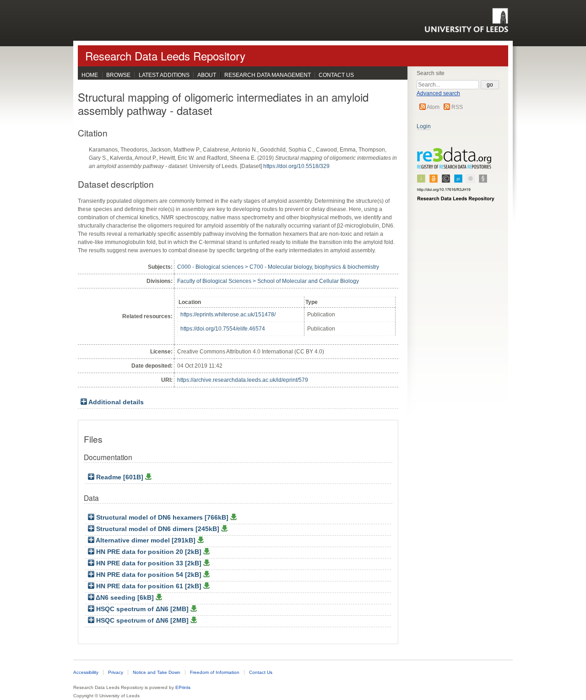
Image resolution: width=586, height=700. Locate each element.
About (206, 75)
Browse (118, 75)
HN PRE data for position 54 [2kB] (148, 574)
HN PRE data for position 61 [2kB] (148, 586)
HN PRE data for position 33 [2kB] (148, 563)
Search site (431, 73)
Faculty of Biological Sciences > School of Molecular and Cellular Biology (268, 281)
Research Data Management (267, 75)
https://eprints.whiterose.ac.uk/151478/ (228, 314)
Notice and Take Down (156, 672)
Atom (433, 107)
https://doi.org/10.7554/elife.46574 (222, 329)
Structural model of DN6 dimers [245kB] (157, 529)
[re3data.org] (456, 178)
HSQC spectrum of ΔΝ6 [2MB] (142, 609)
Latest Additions (164, 75)
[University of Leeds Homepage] (466, 20)
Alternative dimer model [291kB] (145, 540)
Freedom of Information (214, 672)
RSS (457, 107)
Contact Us (336, 75)
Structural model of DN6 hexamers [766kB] (162, 517)
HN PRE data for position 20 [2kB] (148, 551)
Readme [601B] (119, 477)
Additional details (116, 402)
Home (89, 75)
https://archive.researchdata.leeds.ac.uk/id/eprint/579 (242, 380)
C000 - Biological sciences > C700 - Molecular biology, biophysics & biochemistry (278, 267)
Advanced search (438, 93)
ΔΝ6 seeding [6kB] (125, 597)
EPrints (182, 687)
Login (424, 126)
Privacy (115, 672)
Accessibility (85, 672)
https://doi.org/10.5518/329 (296, 166)
